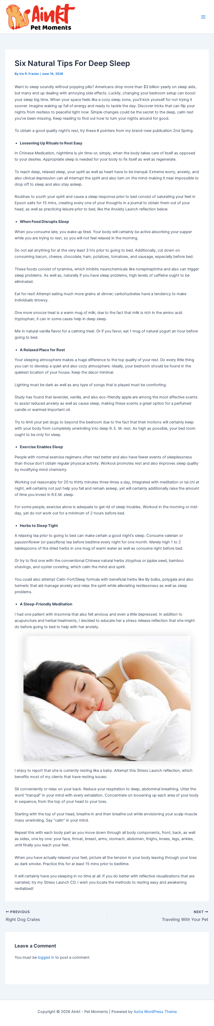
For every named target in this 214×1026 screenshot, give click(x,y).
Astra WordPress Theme (155, 1011)
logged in (46, 957)
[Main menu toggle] (203, 16)
